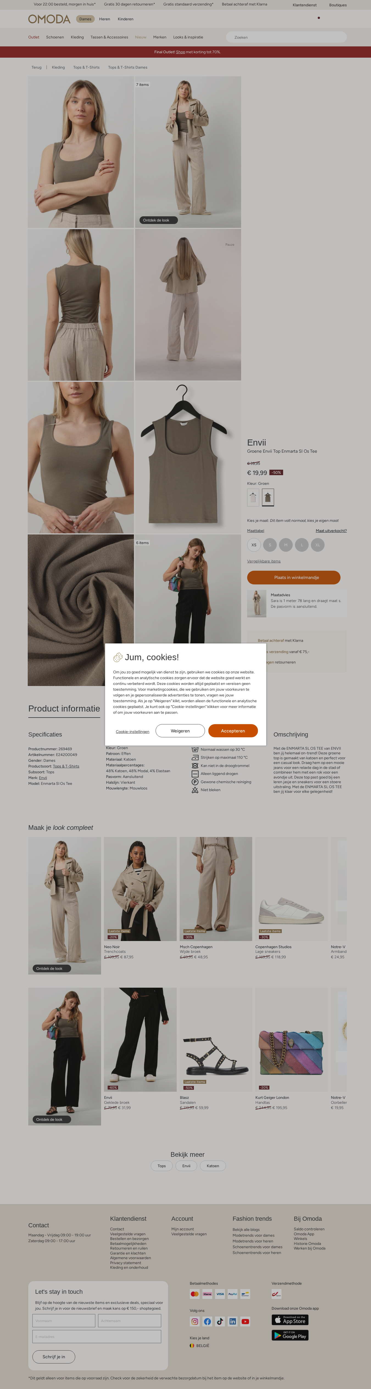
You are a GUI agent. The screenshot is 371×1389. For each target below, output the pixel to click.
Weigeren (180, 730)
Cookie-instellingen (132, 731)
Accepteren (233, 730)
